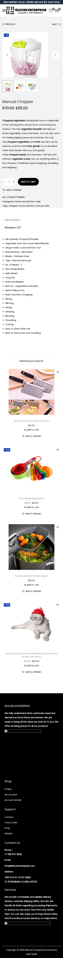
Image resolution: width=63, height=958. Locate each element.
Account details (13, 800)
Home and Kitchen (25, 201)
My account (11, 794)
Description (12, 220)
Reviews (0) (13, 227)
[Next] (55, 55)
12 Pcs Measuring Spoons (31, 498)
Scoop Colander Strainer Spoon (31, 575)
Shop (7, 828)
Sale (38, 201)
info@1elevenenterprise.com (20, 865)
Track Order (11, 822)
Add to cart (28, 181)
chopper (13, 205)
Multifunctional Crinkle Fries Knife (31, 420)
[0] (50, 10)
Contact (9, 817)
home (22, 205)
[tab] (31, 220)
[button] (12, 190)
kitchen (30, 205)
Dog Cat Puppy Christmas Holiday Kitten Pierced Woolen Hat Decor (31, 655)
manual (39, 205)
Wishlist (9, 833)
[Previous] (7, 55)
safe (46, 205)
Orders (8, 789)
